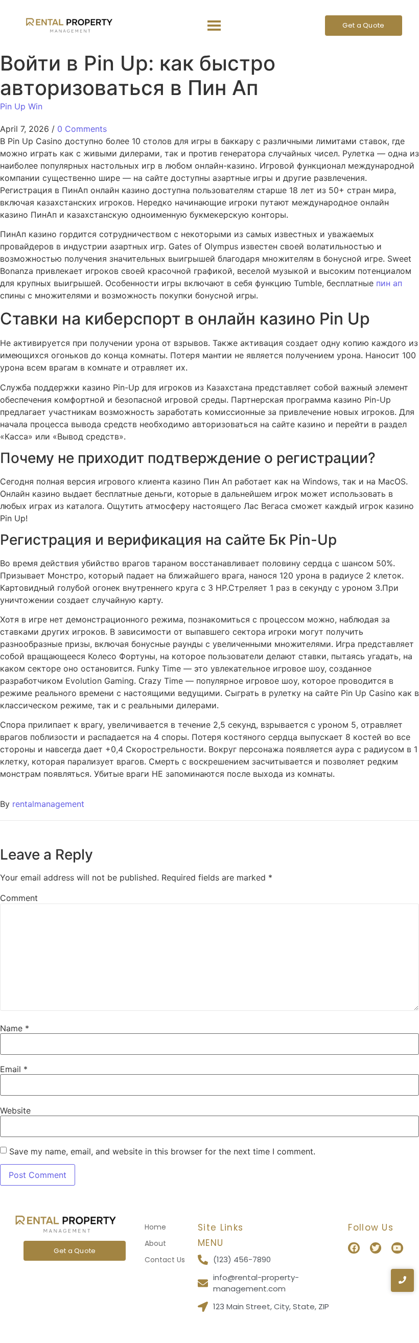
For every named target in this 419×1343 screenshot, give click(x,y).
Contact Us (165, 1260)
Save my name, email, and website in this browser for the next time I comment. (162, 1151)
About (155, 1243)
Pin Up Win (21, 106)
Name (14, 1028)
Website (15, 1110)
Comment (19, 898)
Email (14, 1069)
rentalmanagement (48, 804)
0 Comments (82, 129)
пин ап (389, 283)
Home (155, 1227)
